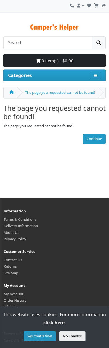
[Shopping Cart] (96, 4)
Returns (10, 266)
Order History (15, 300)
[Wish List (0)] (89, 4)
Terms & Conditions (20, 219)
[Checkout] (104, 4)
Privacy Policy (15, 238)
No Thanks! (72, 336)
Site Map (11, 272)
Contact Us (13, 259)
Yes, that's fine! (39, 336)
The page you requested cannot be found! (60, 92)
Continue (94, 138)
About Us (11, 232)
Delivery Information (21, 225)
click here (54, 323)
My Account (13, 293)
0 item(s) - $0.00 (57, 60)
